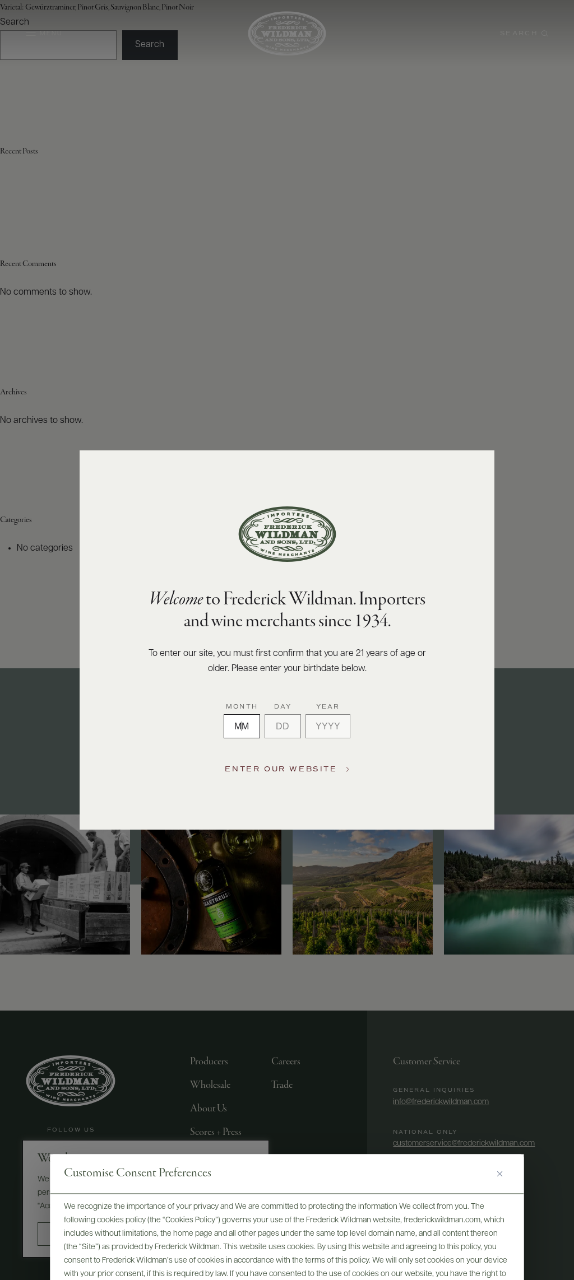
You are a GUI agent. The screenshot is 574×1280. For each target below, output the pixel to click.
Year (328, 707)
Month (242, 707)
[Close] (504, 1173)
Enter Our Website (281, 769)
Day (283, 707)
